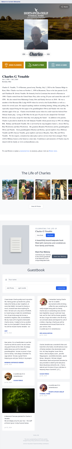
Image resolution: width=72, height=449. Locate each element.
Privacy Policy (30, 440)
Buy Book (50, 235)
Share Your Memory (60, 256)
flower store (53, 151)
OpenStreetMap (38, 443)
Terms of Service (41, 440)
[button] (18, 400)
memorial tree (25, 151)
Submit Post (61, 288)
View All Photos (36, 206)
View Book (40, 235)
